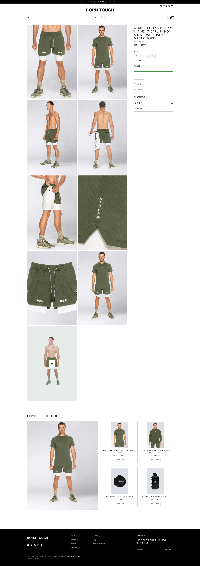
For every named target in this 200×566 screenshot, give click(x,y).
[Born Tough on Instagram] (169, 6)
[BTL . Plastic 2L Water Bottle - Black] (155, 481)
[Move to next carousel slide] (171, 522)
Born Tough (42, 556)
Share (139, 84)
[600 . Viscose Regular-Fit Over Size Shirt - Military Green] (155, 435)
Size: (136, 51)
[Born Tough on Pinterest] (167, 6)
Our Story (96, 535)
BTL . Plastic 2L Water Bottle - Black (155, 497)
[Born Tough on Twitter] (164, 6)
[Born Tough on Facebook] (161, 6)
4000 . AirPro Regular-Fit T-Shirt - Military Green (119, 451)
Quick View (120, 460)
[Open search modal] (28, 17)
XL (153, 56)
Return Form (75, 547)
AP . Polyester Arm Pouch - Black (119, 497)
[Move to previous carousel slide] (166, 522)
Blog (94, 539)
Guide (139, 60)
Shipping (74, 539)
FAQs (73, 535)
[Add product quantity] (136, 77)
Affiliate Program (99, 543)
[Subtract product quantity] (142, 77)
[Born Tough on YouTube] (172, 6)
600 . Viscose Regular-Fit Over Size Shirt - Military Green (155, 451)
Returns (73, 543)
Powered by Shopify (33, 558)
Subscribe (167, 549)
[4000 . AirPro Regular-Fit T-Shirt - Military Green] (119, 435)
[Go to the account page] (167, 17)
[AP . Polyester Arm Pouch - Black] (119, 481)
